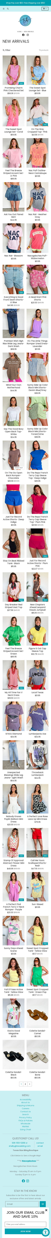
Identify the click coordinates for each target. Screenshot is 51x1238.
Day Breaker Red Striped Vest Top (13, 606)
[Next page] (30, 1084)
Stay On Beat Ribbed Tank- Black (13, 562)
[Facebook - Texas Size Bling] (23, 35)
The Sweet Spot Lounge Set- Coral (13, 130)
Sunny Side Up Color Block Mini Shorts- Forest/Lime (37, 431)
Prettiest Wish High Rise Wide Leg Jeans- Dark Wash (13, 344)
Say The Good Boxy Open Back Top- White (13, 432)
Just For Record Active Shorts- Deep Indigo (13, 519)
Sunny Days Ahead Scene (13, 949)
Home (19, 32)
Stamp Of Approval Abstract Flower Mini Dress (13, 863)
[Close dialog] (46, 1210)
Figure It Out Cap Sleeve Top (37, 649)
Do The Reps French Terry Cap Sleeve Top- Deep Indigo (37, 475)
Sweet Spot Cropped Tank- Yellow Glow (37, 949)
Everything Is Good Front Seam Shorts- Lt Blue (13, 300)
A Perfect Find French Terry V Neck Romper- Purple (13, 907)
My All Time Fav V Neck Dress (13, 693)
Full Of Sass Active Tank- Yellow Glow (13, 990)
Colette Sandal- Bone (37, 1073)
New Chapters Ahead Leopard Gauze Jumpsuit (37, 607)
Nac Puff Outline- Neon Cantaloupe (38, 172)
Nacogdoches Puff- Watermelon (37, 257)
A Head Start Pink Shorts (37, 298)
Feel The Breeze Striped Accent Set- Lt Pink (13, 173)
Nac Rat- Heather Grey (37, 215)
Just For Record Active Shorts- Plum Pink (37, 563)
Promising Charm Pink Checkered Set (14, 89)
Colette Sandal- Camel (37, 1032)
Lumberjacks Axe (37, 734)
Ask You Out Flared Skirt (13, 215)
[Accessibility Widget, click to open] (45, 1232)
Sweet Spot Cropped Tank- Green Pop (37, 990)
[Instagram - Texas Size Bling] (27, 35)
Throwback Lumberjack (38, 773)
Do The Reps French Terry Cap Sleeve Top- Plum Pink (37, 519)
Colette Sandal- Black (13, 1073)
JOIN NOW (25, 1231)
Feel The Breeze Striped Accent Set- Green (13, 651)
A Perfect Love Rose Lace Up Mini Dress (37, 817)
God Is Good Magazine (13, 1032)
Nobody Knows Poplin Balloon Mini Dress (13, 819)
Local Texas (37, 692)
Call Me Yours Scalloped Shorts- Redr (37, 863)
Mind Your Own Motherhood (13, 386)
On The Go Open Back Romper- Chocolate (13, 475)
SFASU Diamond (13, 734)
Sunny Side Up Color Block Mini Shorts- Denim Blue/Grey (37, 388)
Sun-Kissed (37, 904)
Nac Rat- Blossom (13, 255)
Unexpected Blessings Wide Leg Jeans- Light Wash (13, 775)
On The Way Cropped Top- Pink (37, 130)
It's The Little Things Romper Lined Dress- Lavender (37, 344)
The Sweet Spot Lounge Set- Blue (37, 89)
